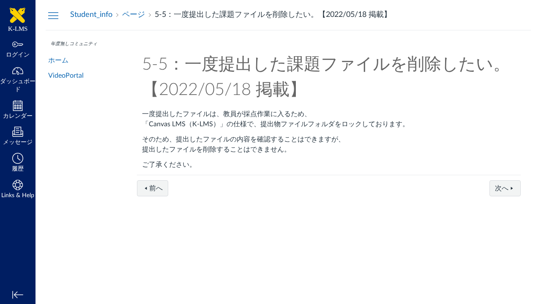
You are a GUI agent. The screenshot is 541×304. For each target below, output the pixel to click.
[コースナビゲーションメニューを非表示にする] (53, 15)
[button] (18, 163)
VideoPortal (66, 75)
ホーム (58, 60)
